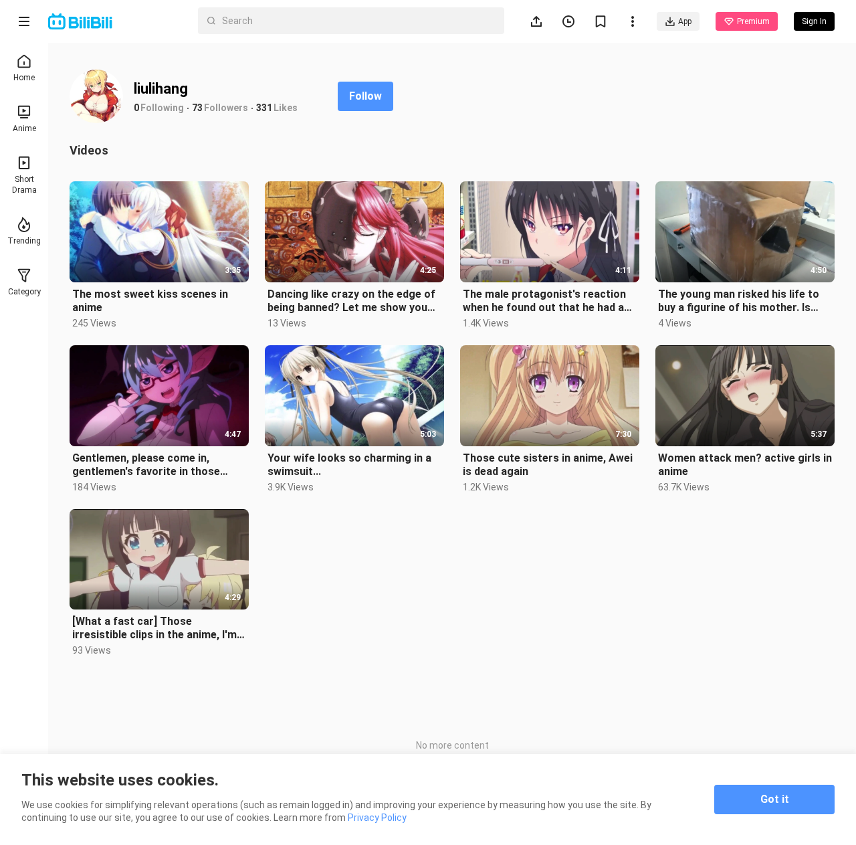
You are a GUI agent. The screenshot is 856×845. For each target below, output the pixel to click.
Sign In (701, 229)
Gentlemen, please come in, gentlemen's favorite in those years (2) (146, 465)
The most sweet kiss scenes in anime (150, 301)
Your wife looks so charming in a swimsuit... (349, 465)
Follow (365, 96)
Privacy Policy (377, 817)
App (684, 21)
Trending (24, 241)
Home (24, 77)
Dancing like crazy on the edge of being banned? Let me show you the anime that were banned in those (351, 301)
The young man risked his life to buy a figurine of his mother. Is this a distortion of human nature (742, 301)
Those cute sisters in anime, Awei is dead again (548, 465)
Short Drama (24, 185)
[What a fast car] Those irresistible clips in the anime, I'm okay (154, 628)
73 (197, 107)
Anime (24, 128)
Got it (774, 799)
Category (24, 291)
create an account (722, 256)
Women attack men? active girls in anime (745, 465)
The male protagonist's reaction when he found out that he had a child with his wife (544, 301)
